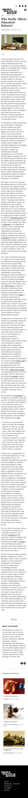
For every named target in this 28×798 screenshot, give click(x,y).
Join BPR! (7, 788)
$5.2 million (9, 286)
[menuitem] (15, 782)
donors (22, 542)
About (6, 782)
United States (11, 15)
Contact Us (8, 786)
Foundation (18, 395)
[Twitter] (22, 6)
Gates (21, 295)
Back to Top (14, 619)
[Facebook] (19, 6)
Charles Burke (8, 753)
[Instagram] (25, 6)
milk (18, 418)
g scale (22, 361)
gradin (17, 361)
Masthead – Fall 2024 (12, 784)
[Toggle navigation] (24, 10)
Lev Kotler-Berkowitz (10, 724)
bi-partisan (5, 238)
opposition (7, 224)
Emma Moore (5, 29)
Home (2, 15)
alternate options (17, 218)
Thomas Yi (6, 699)
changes (15, 376)
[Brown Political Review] (9, 9)
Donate (6, 790)
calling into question (17, 370)
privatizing (12, 535)
